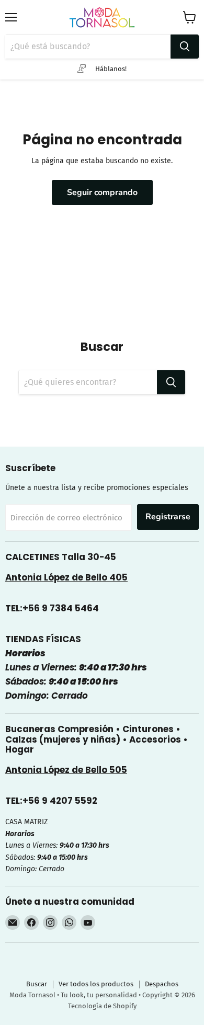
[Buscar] (185, 47)
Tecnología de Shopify (102, 1006)
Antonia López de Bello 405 (66, 577)
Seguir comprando (102, 192)
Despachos (161, 984)
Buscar (36, 984)
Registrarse (167, 516)
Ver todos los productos (96, 984)
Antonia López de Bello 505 (66, 770)
